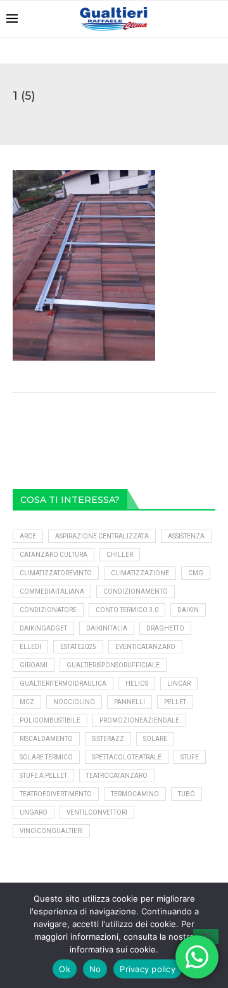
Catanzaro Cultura (53, 554)
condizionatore (48, 609)
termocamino (135, 794)
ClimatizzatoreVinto (56, 573)
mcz (27, 701)
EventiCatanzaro (145, 646)
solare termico (46, 757)
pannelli (129, 701)
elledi (30, 646)
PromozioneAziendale (139, 720)
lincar (179, 683)
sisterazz (108, 738)
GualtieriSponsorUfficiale (113, 665)
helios (136, 683)
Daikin (188, 609)
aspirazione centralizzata (102, 536)
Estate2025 (78, 646)
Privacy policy (147, 969)
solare (155, 738)
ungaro (34, 812)
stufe (189, 757)
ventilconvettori (96, 812)
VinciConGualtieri (51, 830)
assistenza (186, 536)
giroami (34, 665)
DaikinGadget (43, 628)
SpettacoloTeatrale (127, 757)
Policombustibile (50, 720)
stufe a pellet (43, 775)
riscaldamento (46, 738)
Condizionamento (135, 591)
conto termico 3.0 (127, 609)
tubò (186, 794)
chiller (119, 554)
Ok (64, 969)
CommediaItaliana (52, 591)
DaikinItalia (106, 628)
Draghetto (165, 628)
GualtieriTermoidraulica (63, 683)
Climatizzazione (140, 573)
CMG (195, 573)
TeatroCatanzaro (117, 775)
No (95, 969)
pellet (175, 701)
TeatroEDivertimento (56, 794)
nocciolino (74, 701)
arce (28, 536)
